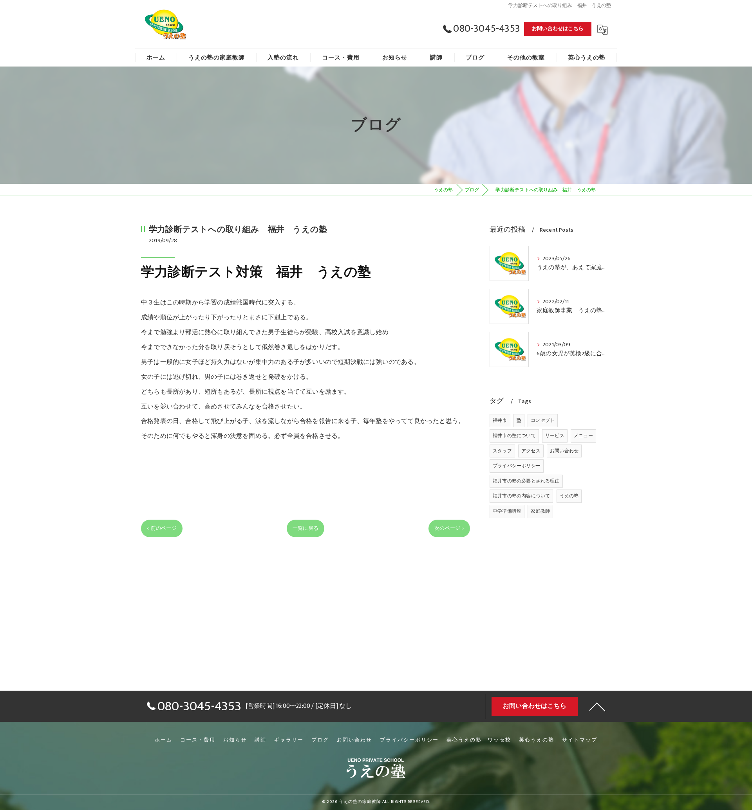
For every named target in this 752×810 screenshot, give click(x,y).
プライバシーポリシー (516, 466)
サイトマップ (579, 740)
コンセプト (543, 420)
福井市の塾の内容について (521, 496)
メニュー (583, 435)
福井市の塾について (514, 435)
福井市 (500, 420)
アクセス (530, 451)
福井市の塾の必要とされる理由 (526, 481)
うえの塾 (569, 496)
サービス (554, 435)
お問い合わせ (564, 451)
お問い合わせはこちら (558, 28)
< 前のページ (161, 528)
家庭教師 (540, 511)
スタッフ (502, 451)
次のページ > (449, 528)
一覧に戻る (305, 528)
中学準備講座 (507, 511)
